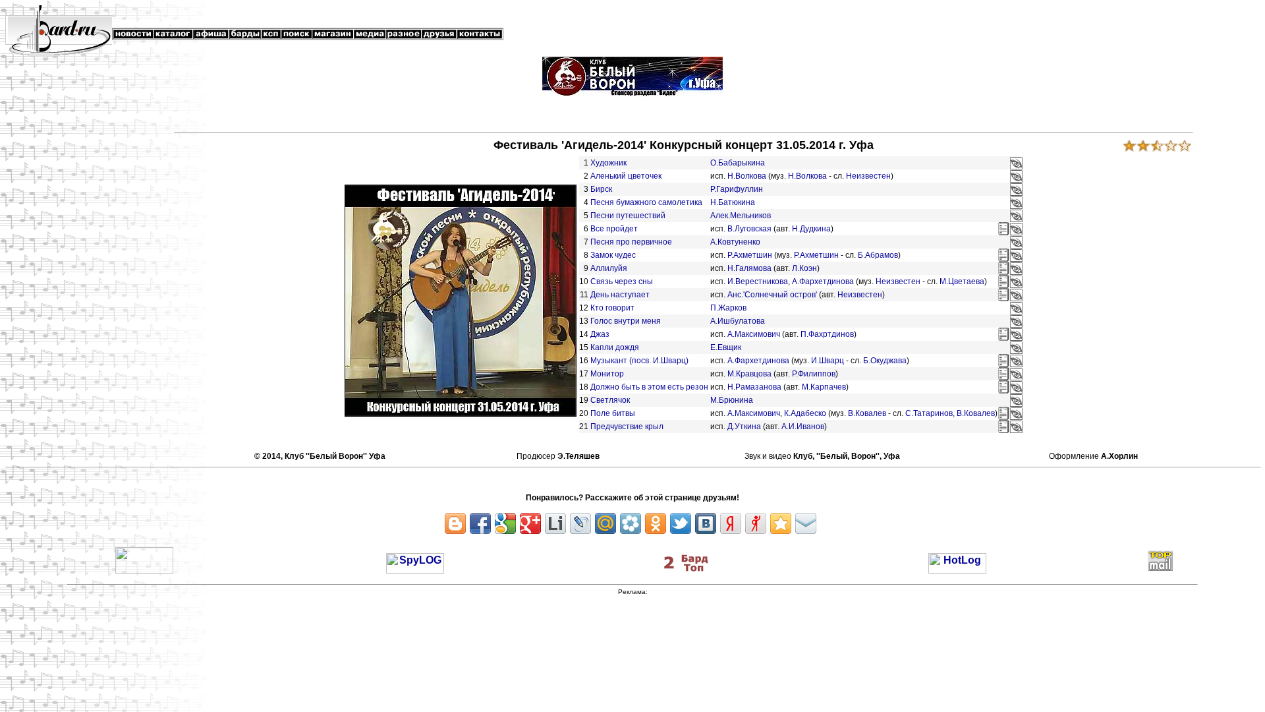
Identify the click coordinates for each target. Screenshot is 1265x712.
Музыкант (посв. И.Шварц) (639, 360)
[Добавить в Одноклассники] (655, 523)
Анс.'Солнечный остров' (772, 294)
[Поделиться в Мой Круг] (630, 523)
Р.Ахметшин (749, 255)
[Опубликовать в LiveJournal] (580, 523)
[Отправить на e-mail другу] (805, 523)
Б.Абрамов (878, 255)
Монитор (607, 373)
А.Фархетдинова (823, 281)
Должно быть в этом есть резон (649, 387)
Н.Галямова (749, 268)
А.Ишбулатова (737, 321)
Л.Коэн (804, 268)
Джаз (599, 334)
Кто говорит (612, 307)
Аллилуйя (608, 268)
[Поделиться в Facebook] (480, 523)
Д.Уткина (744, 426)
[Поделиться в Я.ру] (755, 523)
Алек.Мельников (740, 215)
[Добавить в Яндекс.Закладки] (730, 523)
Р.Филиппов (813, 373)
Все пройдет (614, 228)
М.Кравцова (749, 373)
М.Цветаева (962, 281)
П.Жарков (728, 307)
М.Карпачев (824, 387)
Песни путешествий (627, 215)
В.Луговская (749, 228)
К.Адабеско (805, 413)
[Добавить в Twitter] (680, 523)
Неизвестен (868, 176)
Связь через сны (621, 281)
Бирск (601, 189)
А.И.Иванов (802, 426)
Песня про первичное (631, 242)
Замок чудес (613, 255)
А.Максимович (753, 334)
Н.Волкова (746, 176)
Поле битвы (612, 413)
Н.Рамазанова (754, 387)
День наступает (620, 294)
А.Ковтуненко (735, 242)
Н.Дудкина (811, 228)
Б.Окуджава (885, 360)
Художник (608, 162)
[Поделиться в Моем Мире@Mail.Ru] (605, 523)
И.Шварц (827, 360)
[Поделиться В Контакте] (705, 523)
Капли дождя (614, 347)
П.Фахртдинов (827, 334)
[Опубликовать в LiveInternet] (555, 523)
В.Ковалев (867, 413)
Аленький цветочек (625, 176)
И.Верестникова (757, 281)
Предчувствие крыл (626, 426)
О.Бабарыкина (737, 162)
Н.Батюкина (732, 202)
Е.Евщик (725, 347)
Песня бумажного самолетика (646, 202)
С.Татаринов (929, 413)
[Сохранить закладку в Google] (505, 523)
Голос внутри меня (625, 321)
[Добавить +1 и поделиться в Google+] (530, 523)
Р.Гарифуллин (736, 189)
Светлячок (610, 400)
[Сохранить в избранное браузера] (780, 523)
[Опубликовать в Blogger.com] (455, 523)
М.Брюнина (731, 400)
